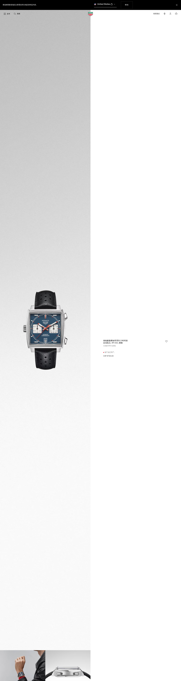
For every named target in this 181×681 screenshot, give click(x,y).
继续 (129, 5)
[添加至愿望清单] (166, 341)
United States (104, 4)
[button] (170, 14)
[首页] (90, 14)
